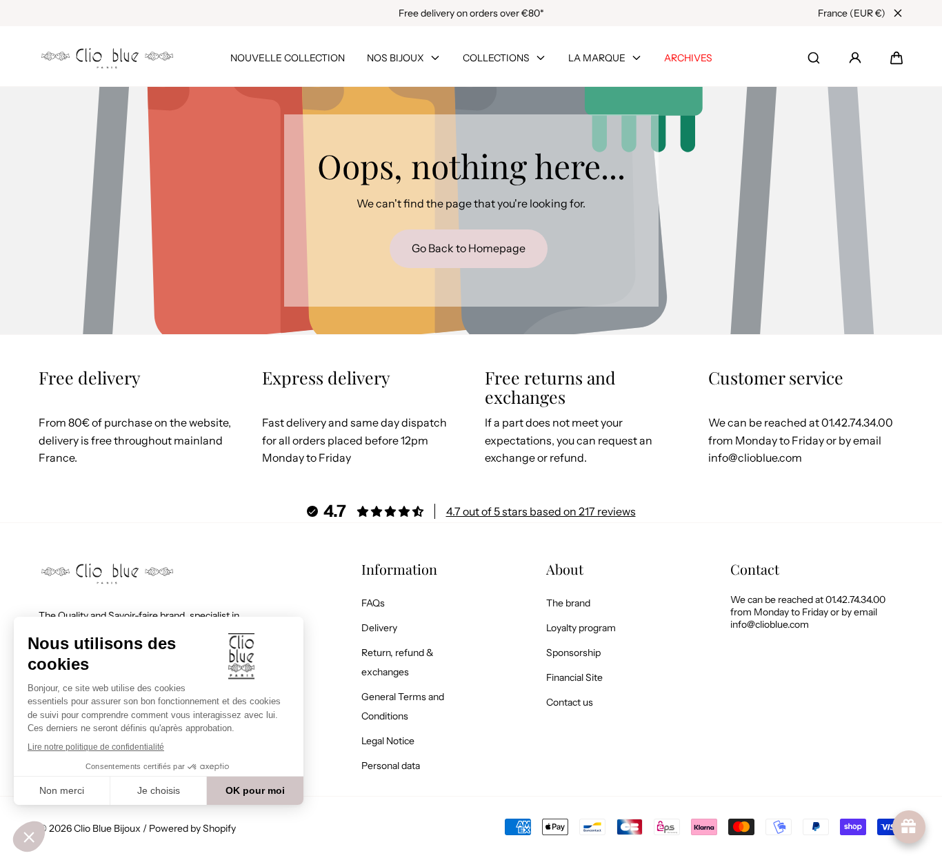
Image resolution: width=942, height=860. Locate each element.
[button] (896, 58)
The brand (568, 603)
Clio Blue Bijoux (107, 828)
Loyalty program (581, 628)
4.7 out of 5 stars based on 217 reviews (541, 511)
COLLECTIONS (496, 58)
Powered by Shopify (192, 828)
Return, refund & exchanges (397, 662)
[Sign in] (855, 58)
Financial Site (574, 677)
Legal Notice (387, 741)
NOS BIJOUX (395, 58)
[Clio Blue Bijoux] (108, 58)
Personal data (390, 765)
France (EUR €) (851, 13)
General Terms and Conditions (402, 706)
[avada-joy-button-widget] (908, 826)
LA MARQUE (596, 58)
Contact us (569, 702)
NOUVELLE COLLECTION (287, 58)
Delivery (379, 628)
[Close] (897, 13)
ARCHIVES (688, 58)
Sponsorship (573, 652)
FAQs (373, 603)
